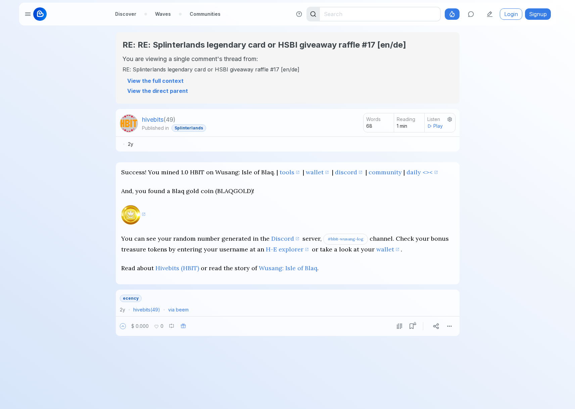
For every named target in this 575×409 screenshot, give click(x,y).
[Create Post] (489, 14)
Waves (163, 14)
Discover (125, 14)
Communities (205, 14)
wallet (315, 172)
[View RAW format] (399, 326)
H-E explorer (284, 249)
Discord (282, 238)
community (385, 172)
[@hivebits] (129, 123)
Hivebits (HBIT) (177, 268)
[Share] (436, 326)
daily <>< (419, 172)
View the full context (155, 80)
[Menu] (449, 326)
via (178, 309)
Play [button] (438, 126)
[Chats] (471, 14)
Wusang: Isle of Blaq (288, 268)
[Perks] (452, 14)
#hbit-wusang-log (346, 238)
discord (346, 172)
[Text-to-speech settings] (449, 119)
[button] (123, 326)
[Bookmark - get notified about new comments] (411, 326)
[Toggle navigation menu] (28, 14)
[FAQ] (299, 14)
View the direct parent (157, 90)
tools (287, 172)
